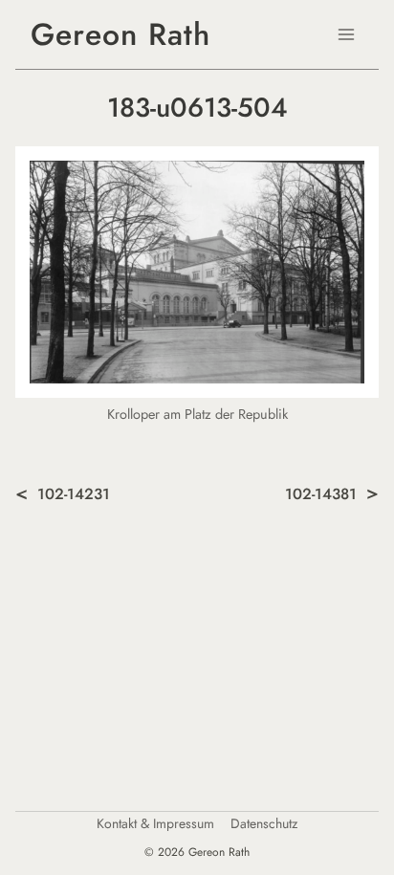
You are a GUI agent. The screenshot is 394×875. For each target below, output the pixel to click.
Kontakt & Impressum (155, 824)
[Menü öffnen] (345, 34)
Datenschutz (263, 824)
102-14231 (73, 494)
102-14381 (321, 494)
